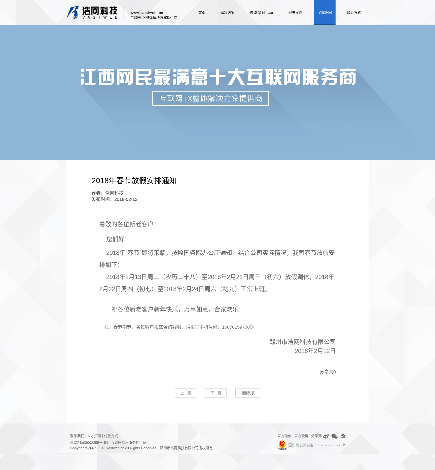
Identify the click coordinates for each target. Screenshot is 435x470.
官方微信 (284, 435)
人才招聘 (94, 435)
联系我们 (77, 435)
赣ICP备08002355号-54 (89, 443)
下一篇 (215, 393)
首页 (201, 13)
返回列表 (248, 393)
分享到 (326, 371)
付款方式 (111, 435)
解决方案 (228, 13)
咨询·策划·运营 (261, 13)
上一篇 (185, 393)
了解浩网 (325, 13)
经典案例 (295, 13)
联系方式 (354, 13)
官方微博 (301, 435)
